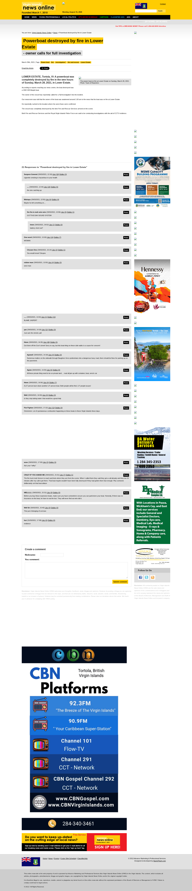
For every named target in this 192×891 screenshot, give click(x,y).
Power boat (45, 62)
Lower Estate (85, 62)
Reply (126, 174)
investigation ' (61, 62)
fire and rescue (73, 62)
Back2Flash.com (159, 861)
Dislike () (63, 174)
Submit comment (120, 582)
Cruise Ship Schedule (68, 858)
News (34, 17)
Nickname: (30, 555)
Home (26, 17)
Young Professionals (49, 17)
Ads (128, 17)
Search (160, 11)
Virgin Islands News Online (41, 33)
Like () (55, 174)
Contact (163, 4)
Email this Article (27, 68)
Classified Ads (82, 858)
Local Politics (69, 17)
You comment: (32, 559)
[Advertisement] (76, 138)
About (136, 17)
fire (52, 62)
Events (56, 858)
